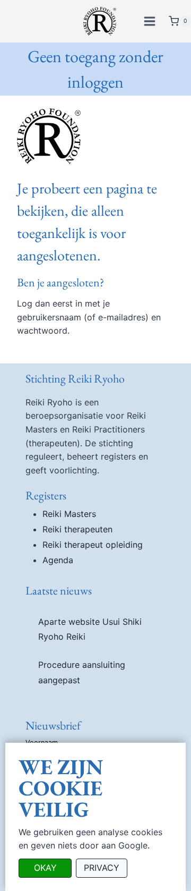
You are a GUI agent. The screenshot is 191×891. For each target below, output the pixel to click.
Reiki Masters (69, 513)
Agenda (57, 560)
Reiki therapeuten (77, 529)
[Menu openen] (151, 21)
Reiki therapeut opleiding (92, 544)
